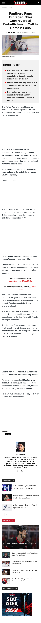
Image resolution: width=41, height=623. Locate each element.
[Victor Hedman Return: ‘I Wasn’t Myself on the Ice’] (7, 507)
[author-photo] (20, 451)
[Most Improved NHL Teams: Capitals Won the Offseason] (6, 564)
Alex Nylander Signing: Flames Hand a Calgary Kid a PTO (24, 486)
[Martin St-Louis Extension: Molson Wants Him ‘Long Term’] (7, 497)
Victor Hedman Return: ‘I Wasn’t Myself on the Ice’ (25, 506)
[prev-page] (3, 514)
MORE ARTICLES (8, 480)
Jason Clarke (12, 32)
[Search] (38, 2)
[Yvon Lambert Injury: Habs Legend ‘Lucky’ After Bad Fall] (6, 572)
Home (4, 7)
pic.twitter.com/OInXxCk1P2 (20, 281)
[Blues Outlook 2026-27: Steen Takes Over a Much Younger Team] (6, 555)
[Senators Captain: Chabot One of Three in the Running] (20, 537)
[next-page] (6, 514)
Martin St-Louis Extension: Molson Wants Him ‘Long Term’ (26, 496)
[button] (3, 2)
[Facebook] (18, 471)
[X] (22, 471)
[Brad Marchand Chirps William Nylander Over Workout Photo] (6, 581)
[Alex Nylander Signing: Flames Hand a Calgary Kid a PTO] (7, 487)
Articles (10, 7)
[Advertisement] (20, 133)
